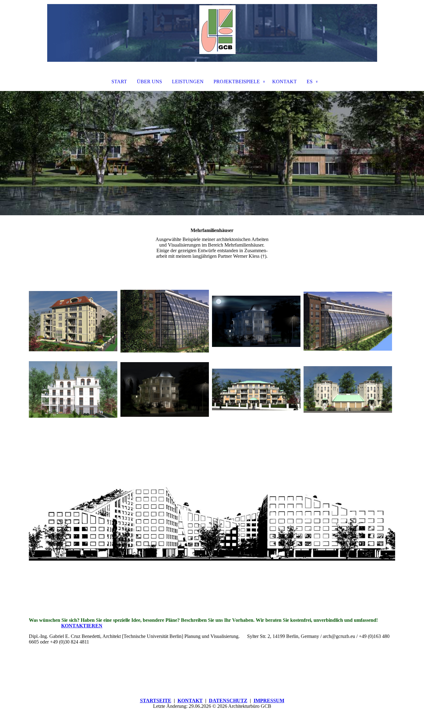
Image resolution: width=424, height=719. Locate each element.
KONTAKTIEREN (81, 625)
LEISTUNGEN (188, 81)
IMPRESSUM (269, 700)
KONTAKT (284, 81)
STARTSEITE (155, 700)
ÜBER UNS (149, 81)
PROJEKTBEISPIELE (237, 81)
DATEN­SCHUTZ (228, 700)
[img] (212, 33)
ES (310, 81)
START (119, 81)
